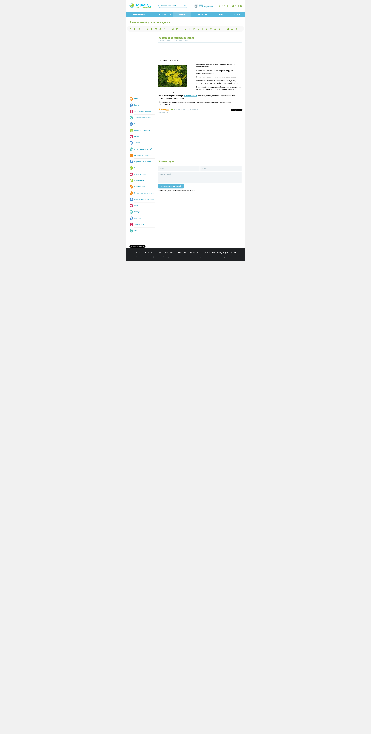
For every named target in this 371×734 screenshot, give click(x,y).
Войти (201, 5)
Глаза (136, 99)
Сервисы (236, 14)
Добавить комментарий (171, 186)
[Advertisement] (200, 51)
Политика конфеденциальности (221, 253)
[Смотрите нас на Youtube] (227, 6)
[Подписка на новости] (238, 6)
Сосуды (137, 212)
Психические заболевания (144, 199)
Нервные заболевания (142, 161)
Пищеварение (139, 187)
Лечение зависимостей (143, 149)
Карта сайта (196, 253)
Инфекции (138, 124)
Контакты (169, 253)
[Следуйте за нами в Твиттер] (225, 6)
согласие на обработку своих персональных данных (175, 192)
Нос (135, 168)
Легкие (137, 143)
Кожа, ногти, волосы (142, 130)
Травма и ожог (140, 224)
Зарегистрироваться (206, 7)
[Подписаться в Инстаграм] (241, 6)
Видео (220, 14)
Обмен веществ (140, 174)
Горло (136, 105)
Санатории (202, 14)
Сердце (137, 205)
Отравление (139, 180)
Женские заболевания (142, 118)
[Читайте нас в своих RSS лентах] (235, 6)
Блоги (137, 253)
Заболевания (139, 14)
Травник (181, 14)
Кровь (136, 136)
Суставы (137, 218)
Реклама (182, 253)
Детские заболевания (142, 111)
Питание (148, 253)
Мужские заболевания (142, 155)
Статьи (162, 14)
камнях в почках (190, 95)
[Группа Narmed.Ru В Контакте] (219, 6)
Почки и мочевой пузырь (144, 193)
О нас (158, 253)
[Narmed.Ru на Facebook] (222, 6)
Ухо (135, 231)
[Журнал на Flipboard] (233, 6)
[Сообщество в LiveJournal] (230, 6)
